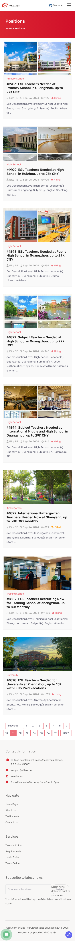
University (12, 675)
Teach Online (12, 863)
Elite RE (13, 98)
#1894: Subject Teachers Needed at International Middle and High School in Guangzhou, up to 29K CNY (37, 431)
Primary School (15, 78)
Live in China (12, 857)
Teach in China (13, 845)
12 (20, 733)
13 (27, 733)
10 (6, 733)
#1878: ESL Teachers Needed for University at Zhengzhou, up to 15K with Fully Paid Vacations (34, 684)
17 (55, 733)
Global (56, 5)
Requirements (13, 851)
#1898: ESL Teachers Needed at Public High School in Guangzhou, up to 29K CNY (36, 255)
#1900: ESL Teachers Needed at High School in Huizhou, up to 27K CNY (35, 172)
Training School (15, 593)
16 (48, 733)
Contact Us (11, 822)
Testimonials (12, 816)
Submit (60, 889)
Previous (13, 726)
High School (14, 164)
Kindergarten (14, 508)
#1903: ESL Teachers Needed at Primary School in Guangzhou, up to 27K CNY (35, 88)
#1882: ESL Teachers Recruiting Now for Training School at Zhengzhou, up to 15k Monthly (36, 603)
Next (66, 733)
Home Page (11, 804)
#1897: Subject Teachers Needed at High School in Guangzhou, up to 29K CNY (35, 341)
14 (34, 733)
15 (41, 733)
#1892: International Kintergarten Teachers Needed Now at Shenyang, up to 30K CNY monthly (37, 517)
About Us (10, 810)
